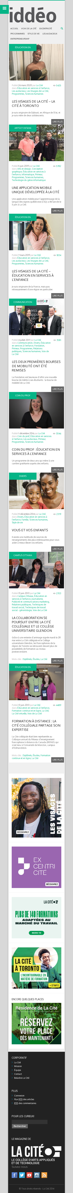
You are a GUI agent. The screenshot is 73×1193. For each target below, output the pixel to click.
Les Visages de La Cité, (38, 91)
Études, (36, 659)
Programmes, (18, 94)
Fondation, (39, 345)
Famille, (25, 519)
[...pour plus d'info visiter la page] (36, 779)
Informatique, (28, 174)
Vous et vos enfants (30, 530)
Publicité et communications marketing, (31, 601)
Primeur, (39, 174)
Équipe (17, 1070)
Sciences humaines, (34, 177)
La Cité (39, 85)
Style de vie (34, 33)
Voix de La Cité (28, 28)
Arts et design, (24, 168)
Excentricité (45, 28)
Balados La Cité (21, 1078)
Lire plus (58, 121)
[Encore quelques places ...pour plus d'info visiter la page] (36, 1004)
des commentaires (25, 1103)
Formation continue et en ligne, (26, 710)
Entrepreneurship (19, 39)
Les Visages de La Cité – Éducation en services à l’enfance (33, 275)
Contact (18, 1074)
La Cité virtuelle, (19, 713)
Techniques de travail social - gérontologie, (29, 609)
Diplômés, (27, 659)
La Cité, (45, 710)
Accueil (14, 28)
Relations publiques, (22, 604)
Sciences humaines (34, 94)
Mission (18, 1066)
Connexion (19, 1095)
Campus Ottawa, (25, 596)
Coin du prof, (23, 436)
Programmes (17, 33)
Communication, (25, 342)
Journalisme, (37, 599)
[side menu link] (4, 9)
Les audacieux (50, 33)
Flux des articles (24, 1099)
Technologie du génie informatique (29, 180)
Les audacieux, (19, 91)
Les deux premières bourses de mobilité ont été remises (36, 366)
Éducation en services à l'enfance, (33, 88)
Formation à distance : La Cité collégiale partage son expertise (36, 725)
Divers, (37, 342)
